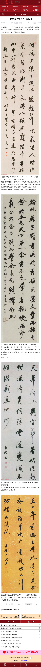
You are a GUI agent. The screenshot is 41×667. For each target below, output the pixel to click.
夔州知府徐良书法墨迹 (29, 617)
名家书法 (16, 14)
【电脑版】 (17, 660)
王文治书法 (15, 609)
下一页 (35, 604)
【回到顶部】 (23, 660)
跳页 (28, 604)
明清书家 (24, 14)
